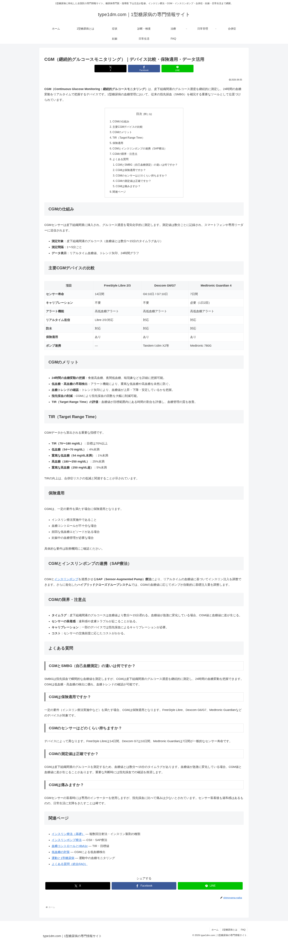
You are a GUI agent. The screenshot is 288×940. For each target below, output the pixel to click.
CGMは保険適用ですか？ (131, 169)
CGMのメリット (122, 132)
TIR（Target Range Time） (128, 137)
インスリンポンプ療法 (67, 840)
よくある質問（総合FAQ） (70, 864)
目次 (139, 114)
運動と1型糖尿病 (63, 858)
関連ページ (119, 191)
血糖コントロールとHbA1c (70, 846)
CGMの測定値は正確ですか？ (133, 180)
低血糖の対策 (61, 852)
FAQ (243, 929)
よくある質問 (120, 159)
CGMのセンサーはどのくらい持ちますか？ (141, 175)
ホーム (215, 929)
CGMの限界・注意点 (124, 153)
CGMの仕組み (120, 121)
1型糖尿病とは (229, 929)
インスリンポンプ (66, 579)
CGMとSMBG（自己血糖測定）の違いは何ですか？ (147, 164)
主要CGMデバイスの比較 (127, 126)
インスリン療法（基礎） (68, 834)
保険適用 (117, 142)
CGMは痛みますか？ (128, 186)
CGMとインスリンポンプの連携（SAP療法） (139, 148)
